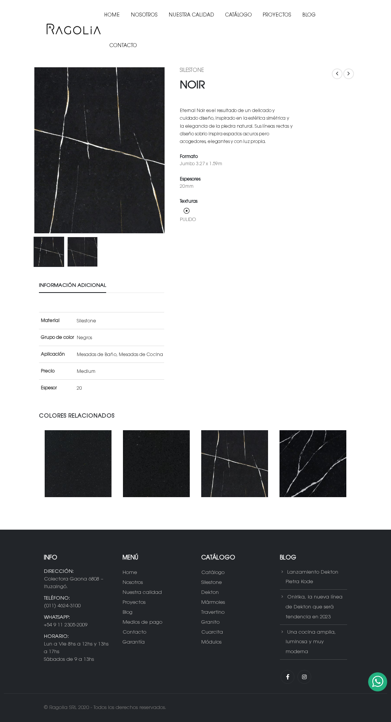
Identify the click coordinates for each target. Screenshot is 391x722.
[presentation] (35, 150)
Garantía (134, 642)
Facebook (287, 677)
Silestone (192, 70)
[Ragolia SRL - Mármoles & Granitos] (73, 30)
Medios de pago (142, 622)
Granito (210, 622)
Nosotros (144, 15)
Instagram (304, 677)
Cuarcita (212, 632)
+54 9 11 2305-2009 (65, 625)
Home (112, 15)
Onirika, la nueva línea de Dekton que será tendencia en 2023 (314, 607)
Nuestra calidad (191, 15)
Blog (309, 15)
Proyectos (277, 15)
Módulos (211, 642)
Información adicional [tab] (72, 285)
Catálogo (238, 15)
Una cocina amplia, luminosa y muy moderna (311, 641)
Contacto (123, 46)
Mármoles (213, 602)
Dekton (210, 592)
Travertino (213, 612)
